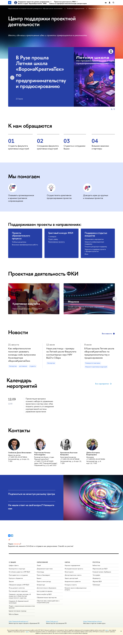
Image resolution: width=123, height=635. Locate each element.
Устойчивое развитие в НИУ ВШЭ (19, 572)
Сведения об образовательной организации (18, 602)
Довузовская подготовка (45, 569)
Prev (12, 77)
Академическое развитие (73, 581)
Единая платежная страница (17, 611)
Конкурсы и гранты (71, 585)
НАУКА (67, 562)
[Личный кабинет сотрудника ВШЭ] (109, 2)
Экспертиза (13, 366)
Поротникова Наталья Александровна (42, 454)
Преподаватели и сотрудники (18, 575)
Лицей (39, 565)
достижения (23, 366)
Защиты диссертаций (71, 578)
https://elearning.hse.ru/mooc (92, 621)
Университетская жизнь (92, 363)
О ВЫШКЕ (12, 562)
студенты (33, 366)
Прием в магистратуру (44, 581)
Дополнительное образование (46, 588)
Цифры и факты (14, 565)
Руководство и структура (17, 569)
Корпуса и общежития (16, 578)
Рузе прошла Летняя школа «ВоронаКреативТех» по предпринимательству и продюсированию (99, 353)
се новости (107, 333)
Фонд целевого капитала (17, 588)
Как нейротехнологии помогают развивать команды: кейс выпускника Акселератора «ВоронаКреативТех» (22, 354)
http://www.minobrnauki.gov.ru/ (18, 621)
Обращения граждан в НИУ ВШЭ (19, 585)
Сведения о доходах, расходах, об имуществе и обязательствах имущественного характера (20, 596)
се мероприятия (102, 384)
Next (111, 77)
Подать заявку (53, 239)
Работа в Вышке (13, 614)
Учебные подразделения (76, 8)
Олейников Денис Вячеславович (19, 453)
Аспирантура (41, 585)
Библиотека (96, 565)
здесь (107, 630)
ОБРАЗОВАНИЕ (42, 562)
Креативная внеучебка (26, 304)
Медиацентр (97, 578)
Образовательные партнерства (47, 597)
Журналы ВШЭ (97, 581)
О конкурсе (52, 236)
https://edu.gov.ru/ (52, 621)
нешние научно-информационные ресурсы (75, 589)
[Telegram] (12, 535)
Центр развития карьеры (44, 591)
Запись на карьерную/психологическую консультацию (68, 3)
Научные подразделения (72, 565)
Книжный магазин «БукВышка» (102, 572)
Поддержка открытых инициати (96, 234)
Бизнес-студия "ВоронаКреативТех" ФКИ (32, 3)
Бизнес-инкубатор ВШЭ (44, 594)
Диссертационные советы (73, 575)
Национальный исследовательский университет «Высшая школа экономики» (35, 8)
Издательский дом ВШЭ (100, 569)
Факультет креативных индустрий (101, 8)
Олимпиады (40, 572)
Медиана (73, 301)
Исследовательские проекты (74, 569)
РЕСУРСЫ (96, 562)
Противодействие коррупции (18, 591)
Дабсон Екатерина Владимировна (93, 454)
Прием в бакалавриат (43, 575)
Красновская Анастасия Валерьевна (68, 454)
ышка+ (39, 578)
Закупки (11, 581)
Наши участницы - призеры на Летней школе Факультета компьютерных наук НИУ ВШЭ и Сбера (61, 353)
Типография (96, 575)
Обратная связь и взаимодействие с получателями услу (48, 601)
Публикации (96, 585)
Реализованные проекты (56, 242)
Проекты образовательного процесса (21, 235)
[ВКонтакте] (9, 535)
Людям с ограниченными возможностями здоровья (22, 607)
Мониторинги (69, 572)
